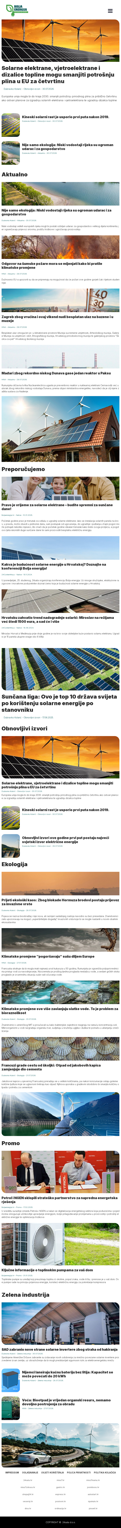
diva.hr (28, 1508)
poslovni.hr (60, 1501)
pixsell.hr (93, 1508)
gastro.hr (60, 1487)
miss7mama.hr (93, 1480)
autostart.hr (93, 1494)
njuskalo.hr (93, 1501)
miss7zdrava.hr (28, 1487)
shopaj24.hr (28, 1494)
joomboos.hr (93, 1487)
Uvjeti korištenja (52, 1472)
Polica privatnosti (79, 1472)
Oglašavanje (30, 1472)
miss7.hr (60, 1480)
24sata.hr (27, 1480)
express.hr (60, 1494)
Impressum (12, 1472)
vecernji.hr (28, 1501)
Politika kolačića (105, 1472)
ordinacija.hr (60, 1508)
